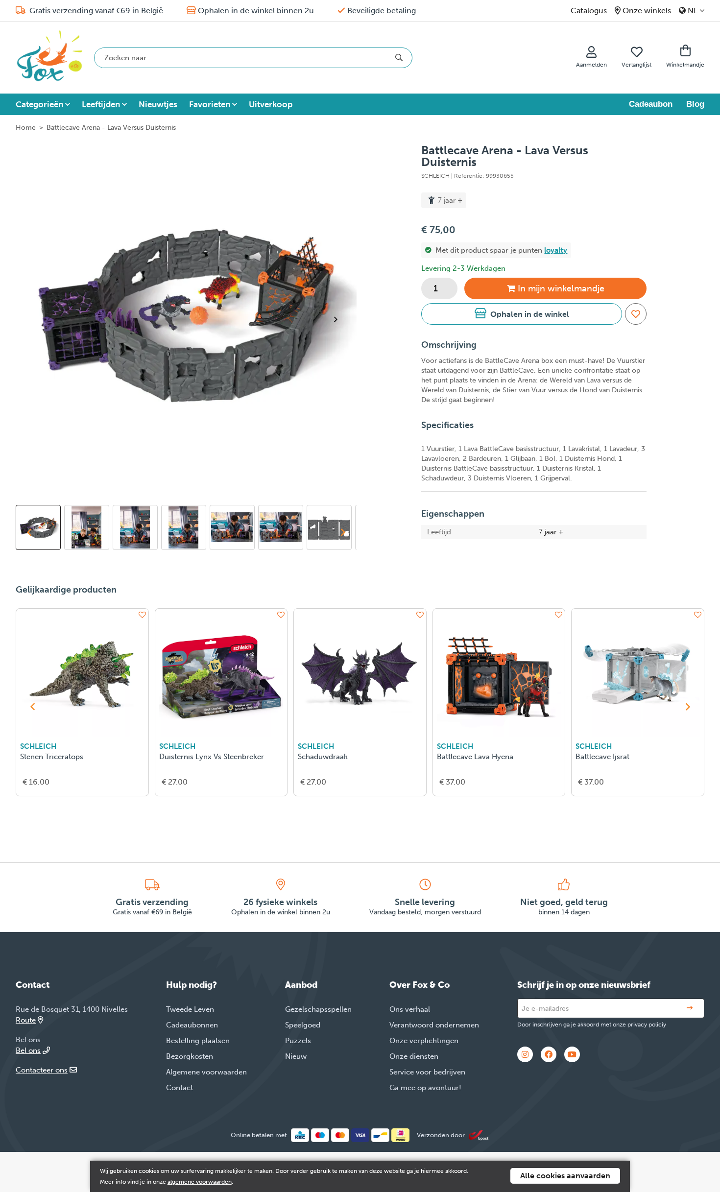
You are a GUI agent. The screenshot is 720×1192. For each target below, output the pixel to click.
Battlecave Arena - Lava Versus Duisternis (111, 127)
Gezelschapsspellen (318, 1009)
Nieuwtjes (158, 104)
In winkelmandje (561, 288)
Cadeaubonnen (192, 1025)
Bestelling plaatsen (198, 1040)
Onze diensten (413, 1056)
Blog (695, 104)
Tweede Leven (190, 1009)
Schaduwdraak (323, 756)
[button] (521, 314)
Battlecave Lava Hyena (475, 756)
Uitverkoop (270, 104)
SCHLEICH (38, 746)
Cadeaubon (650, 104)
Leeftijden (101, 104)
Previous (29, 532)
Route (26, 1020)
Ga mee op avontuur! (425, 1087)
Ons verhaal (409, 1009)
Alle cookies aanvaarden (565, 1175)
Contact (179, 1087)
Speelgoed (302, 1025)
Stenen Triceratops (51, 756)
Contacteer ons (42, 1070)
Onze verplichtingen (423, 1040)
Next (340, 319)
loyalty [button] (555, 250)
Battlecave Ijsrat (602, 756)
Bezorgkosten (189, 1056)
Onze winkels (647, 10)
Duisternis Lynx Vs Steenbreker (211, 756)
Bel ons (28, 1050)
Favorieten (209, 104)
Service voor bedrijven (427, 1072)
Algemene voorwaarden (206, 1072)
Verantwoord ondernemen (434, 1025)
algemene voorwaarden (200, 1181)
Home (26, 127)
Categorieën (39, 104)
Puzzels (298, 1040)
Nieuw (296, 1056)
